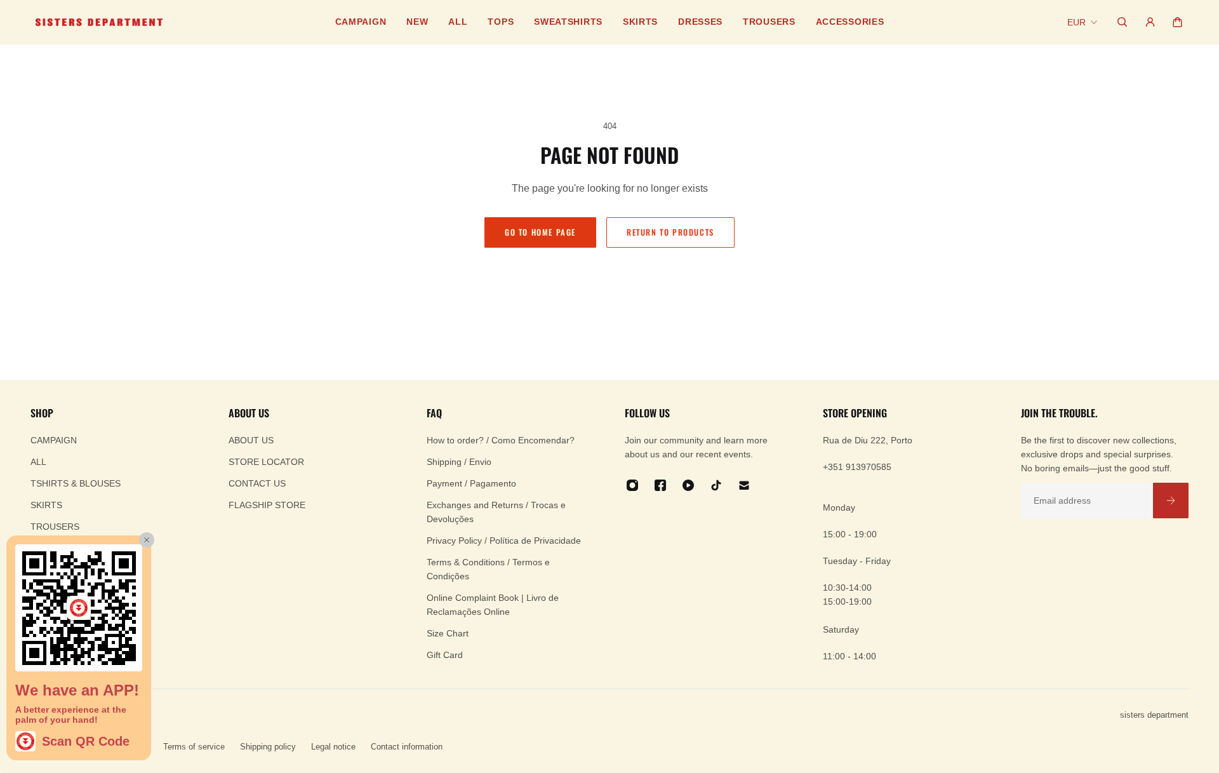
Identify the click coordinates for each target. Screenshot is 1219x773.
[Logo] (99, 22)
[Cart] (1177, 22)
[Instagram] (632, 485)
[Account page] (1150, 22)
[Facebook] (660, 485)
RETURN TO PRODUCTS (670, 232)
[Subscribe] (1171, 500)
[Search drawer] (1122, 22)
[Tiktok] (716, 485)
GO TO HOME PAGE (540, 232)
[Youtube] (688, 485)
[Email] (744, 485)
